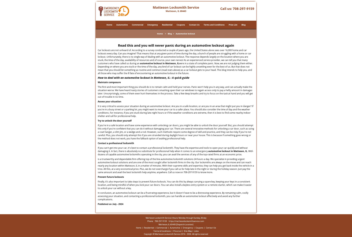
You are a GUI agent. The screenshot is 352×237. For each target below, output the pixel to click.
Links (196, 231)
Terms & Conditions (162, 231)
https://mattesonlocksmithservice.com (186, 221)
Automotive (122, 24)
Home (109, 24)
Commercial (137, 24)
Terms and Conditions (214, 24)
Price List (233, 24)
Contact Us (194, 24)
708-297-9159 (243, 8)
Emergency (152, 24)
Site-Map (188, 231)
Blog (243, 24)
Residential (167, 24)
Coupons (181, 24)
